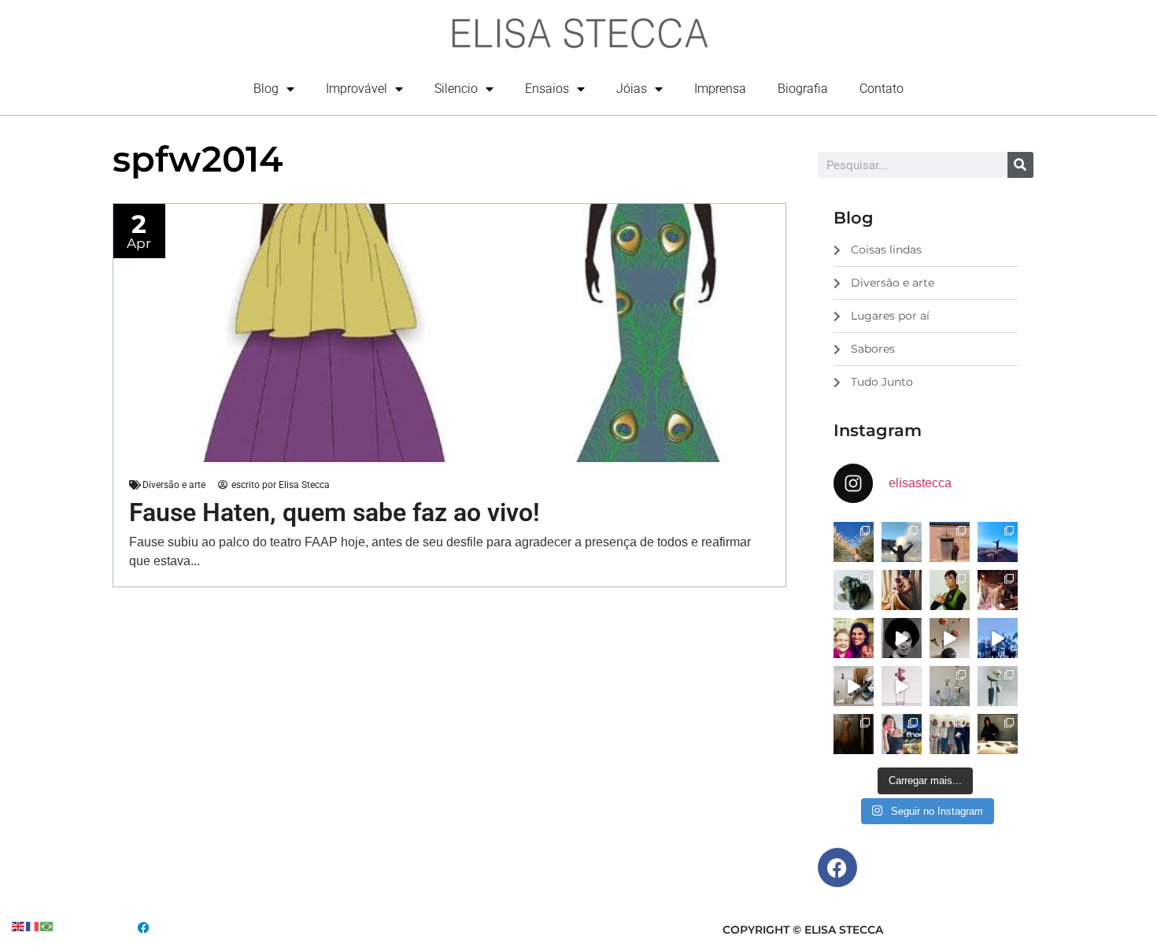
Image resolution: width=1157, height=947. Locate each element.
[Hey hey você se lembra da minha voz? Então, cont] (902, 734)
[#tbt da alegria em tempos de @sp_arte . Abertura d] (998, 734)
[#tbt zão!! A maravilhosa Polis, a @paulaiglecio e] (950, 590)
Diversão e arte (173, 484)
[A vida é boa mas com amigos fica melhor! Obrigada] (998, 638)
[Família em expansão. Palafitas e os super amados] (998, 686)
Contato (881, 88)
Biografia (803, 88)
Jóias (631, 88)
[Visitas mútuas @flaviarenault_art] (854, 686)
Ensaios (547, 88)
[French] (33, 925)
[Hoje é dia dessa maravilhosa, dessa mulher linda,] (902, 638)
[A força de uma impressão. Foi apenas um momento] (950, 638)
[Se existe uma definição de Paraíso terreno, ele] (854, 542)
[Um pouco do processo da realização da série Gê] (902, 686)
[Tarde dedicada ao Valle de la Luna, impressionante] (950, 542)
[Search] (1020, 165)
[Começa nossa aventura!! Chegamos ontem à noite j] (998, 542)
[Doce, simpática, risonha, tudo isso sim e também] (854, 638)
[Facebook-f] (837, 867)
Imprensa (720, 88)
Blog (266, 88)
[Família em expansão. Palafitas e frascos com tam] (950, 686)
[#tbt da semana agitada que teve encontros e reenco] (854, 734)
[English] (19, 925)
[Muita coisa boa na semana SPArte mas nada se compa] (950, 734)
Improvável (356, 88)
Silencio (456, 88)
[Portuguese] (47, 925)
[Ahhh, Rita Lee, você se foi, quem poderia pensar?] (998, 590)
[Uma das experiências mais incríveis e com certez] (902, 542)
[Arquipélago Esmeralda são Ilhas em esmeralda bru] (854, 590)
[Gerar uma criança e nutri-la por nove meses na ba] (902, 590)
